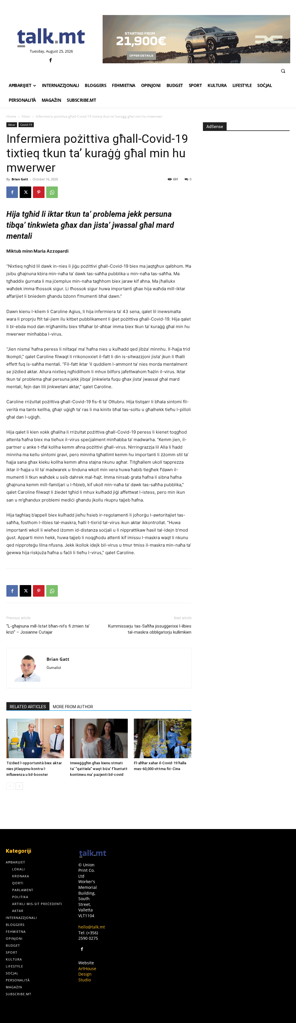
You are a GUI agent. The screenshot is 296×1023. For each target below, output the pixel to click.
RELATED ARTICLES (28, 706)
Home (11, 116)
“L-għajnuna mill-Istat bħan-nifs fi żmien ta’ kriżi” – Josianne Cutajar (48, 629)
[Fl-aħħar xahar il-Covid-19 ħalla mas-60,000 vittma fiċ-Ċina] (162, 738)
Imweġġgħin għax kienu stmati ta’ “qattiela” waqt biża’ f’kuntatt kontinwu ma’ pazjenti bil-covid (98, 769)
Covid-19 (26, 125)
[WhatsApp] (52, 192)
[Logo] (51, 38)
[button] (283, 71)
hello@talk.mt (91, 927)
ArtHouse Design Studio (87, 974)
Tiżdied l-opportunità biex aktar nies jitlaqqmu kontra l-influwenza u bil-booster (34, 769)
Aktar (26, 116)
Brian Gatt (20, 179)
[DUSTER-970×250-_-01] (196, 39)
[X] (25, 192)
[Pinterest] (39, 192)
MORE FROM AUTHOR (73, 706)
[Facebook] (50, 60)
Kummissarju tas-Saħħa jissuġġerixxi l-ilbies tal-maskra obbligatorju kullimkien (149, 629)
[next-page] (19, 786)
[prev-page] (10, 786)
